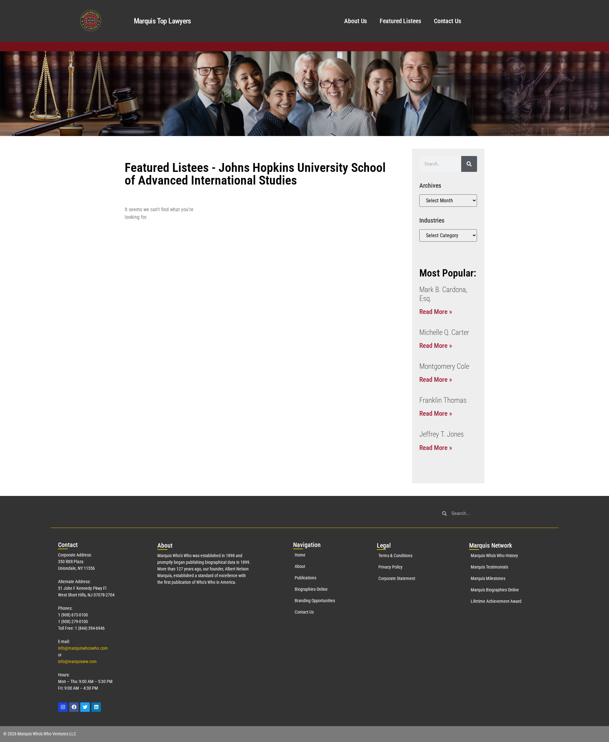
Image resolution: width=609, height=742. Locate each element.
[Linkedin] (96, 707)
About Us (355, 21)
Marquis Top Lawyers (162, 21)
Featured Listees (400, 21)
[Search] (469, 164)
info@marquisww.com (77, 661)
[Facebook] (74, 707)
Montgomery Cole (444, 366)
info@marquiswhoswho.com (83, 648)
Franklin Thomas (443, 400)
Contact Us (447, 21)
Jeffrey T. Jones (441, 434)
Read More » (435, 312)
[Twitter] (85, 707)
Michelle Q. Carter (444, 332)
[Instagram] (63, 707)
